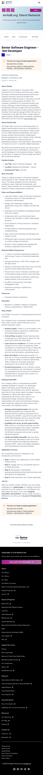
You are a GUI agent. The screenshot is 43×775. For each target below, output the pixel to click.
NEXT (3, 629)
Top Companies (6, 694)
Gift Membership (7, 671)
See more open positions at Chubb (21, 524)
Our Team (5, 580)
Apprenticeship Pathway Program (12, 607)
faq (35, 10)
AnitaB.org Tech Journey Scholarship (13, 708)
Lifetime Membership (8, 622)
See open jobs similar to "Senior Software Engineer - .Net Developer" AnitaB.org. (20, 67)
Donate (4, 649)
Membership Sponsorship (10, 660)
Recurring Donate (7, 653)
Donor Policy (6, 758)
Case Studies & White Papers (11, 680)
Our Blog (4, 721)
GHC (3, 639)
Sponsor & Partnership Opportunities (13, 656)
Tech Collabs (6, 636)
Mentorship (5, 604)
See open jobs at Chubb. (15, 64)
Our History (5, 576)
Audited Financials (7, 590)
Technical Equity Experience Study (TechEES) (16, 684)
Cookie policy (26, 542)
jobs (14, 37)
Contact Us (5, 734)
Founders (5, 611)
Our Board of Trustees (9, 583)
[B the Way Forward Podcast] (29, 769)
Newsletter (5, 737)
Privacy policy (17, 542)
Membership (6, 618)
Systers (4, 667)
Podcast (4, 724)
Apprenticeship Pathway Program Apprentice (16, 625)
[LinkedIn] (12, 10)
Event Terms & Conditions (10, 753)
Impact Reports (6, 687)
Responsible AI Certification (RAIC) (12, 632)
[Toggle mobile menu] (39, 2)
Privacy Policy (6, 746)
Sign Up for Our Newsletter (20, 562)
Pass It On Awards (7, 704)
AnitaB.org (27, 764)
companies (23, 37)
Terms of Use (6, 749)
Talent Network (6, 614)
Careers (4, 594)
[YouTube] (21, 769)
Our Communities (7, 663)
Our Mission (5, 573)
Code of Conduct (7, 756)
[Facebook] (8, 10)
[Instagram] (4, 10)
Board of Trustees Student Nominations (14, 587)
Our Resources (6, 717)
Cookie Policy (6, 751)
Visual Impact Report (8, 691)
